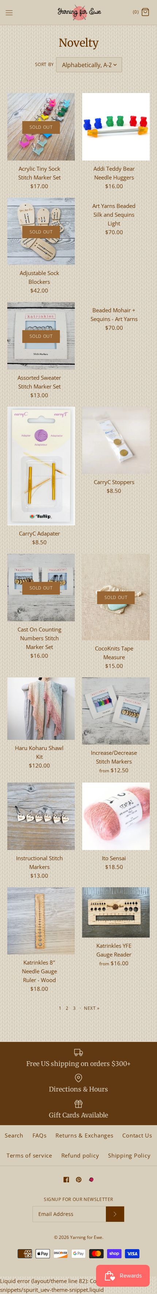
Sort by (44, 64)
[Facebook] (66, 1179)
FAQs (39, 1135)
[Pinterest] (78, 1179)
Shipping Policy (129, 1155)
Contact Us (137, 1135)
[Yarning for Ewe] (78, 12)
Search (14, 1135)
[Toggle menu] (9, 12)
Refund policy (80, 1155)
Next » (92, 1008)
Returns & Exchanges (84, 1135)
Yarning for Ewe (86, 1237)
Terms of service (29, 1155)
